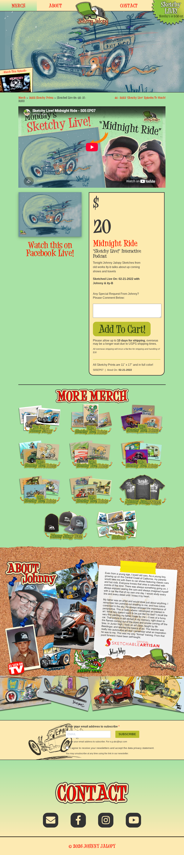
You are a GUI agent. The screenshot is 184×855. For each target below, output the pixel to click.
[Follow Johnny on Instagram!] (106, 822)
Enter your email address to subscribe (92, 726)
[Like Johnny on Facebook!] (78, 822)
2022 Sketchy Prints (41, 98)
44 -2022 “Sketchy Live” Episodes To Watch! (140, 98)
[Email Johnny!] (51, 822)
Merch (22, 98)
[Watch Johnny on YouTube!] (133, 822)
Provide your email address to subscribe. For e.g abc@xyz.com (96, 741)
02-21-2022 (125, 369)
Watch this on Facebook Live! (50, 249)
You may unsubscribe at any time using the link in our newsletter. (97, 753)
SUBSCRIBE (127, 734)
